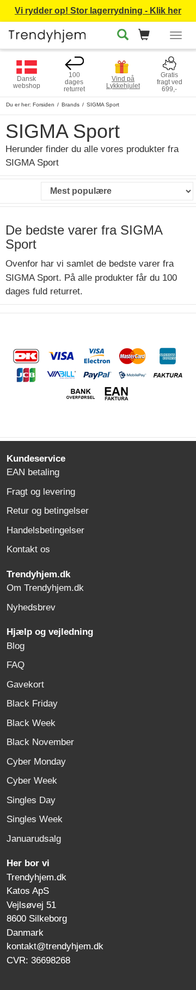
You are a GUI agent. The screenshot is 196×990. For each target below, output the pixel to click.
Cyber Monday (36, 761)
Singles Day (31, 800)
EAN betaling (33, 472)
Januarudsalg (34, 839)
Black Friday (32, 703)
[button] (147, 35)
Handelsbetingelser (45, 530)
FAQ (15, 665)
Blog (15, 646)
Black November (40, 742)
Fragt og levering (41, 492)
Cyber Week (32, 780)
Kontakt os (28, 549)
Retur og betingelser (48, 511)
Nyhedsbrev (31, 607)
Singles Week (35, 819)
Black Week (31, 723)
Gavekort (25, 684)
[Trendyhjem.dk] (47, 33)
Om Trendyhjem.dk (45, 588)
